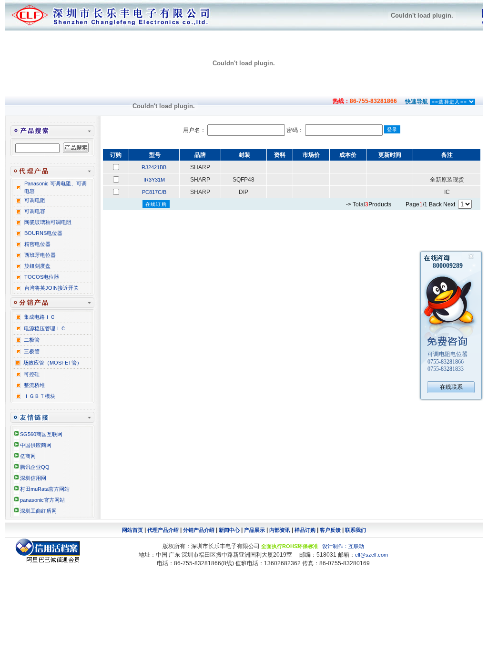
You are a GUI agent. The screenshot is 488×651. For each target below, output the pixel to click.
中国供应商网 (35, 445)
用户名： (195, 130)
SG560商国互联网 (41, 434)
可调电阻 (34, 200)
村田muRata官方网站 (45, 489)
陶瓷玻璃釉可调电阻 (47, 222)
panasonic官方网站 (42, 500)
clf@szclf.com (371, 555)
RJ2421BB (154, 167)
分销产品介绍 (198, 530)
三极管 (32, 351)
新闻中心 (229, 530)
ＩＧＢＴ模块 (39, 396)
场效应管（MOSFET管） (52, 363)
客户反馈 (330, 530)
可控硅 (32, 374)
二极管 (32, 340)
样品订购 (305, 530)
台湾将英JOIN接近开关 (51, 288)
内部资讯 (279, 530)
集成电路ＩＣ (39, 317)
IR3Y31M (154, 180)
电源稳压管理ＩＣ (45, 328)
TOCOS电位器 (41, 277)
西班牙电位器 (40, 255)
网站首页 (132, 530)
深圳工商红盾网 (38, 511)
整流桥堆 (34, 385)
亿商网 (28, 456)
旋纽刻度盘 (37, 266)
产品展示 (254, 530)
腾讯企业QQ (35, 467)
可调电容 (34, 211)
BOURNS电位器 (43, 233)
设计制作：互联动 (343, 546)
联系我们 (355, 530)
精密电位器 (37, 244)
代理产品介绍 (163, 530)
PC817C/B (154, 192)
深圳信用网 (33, 478)
